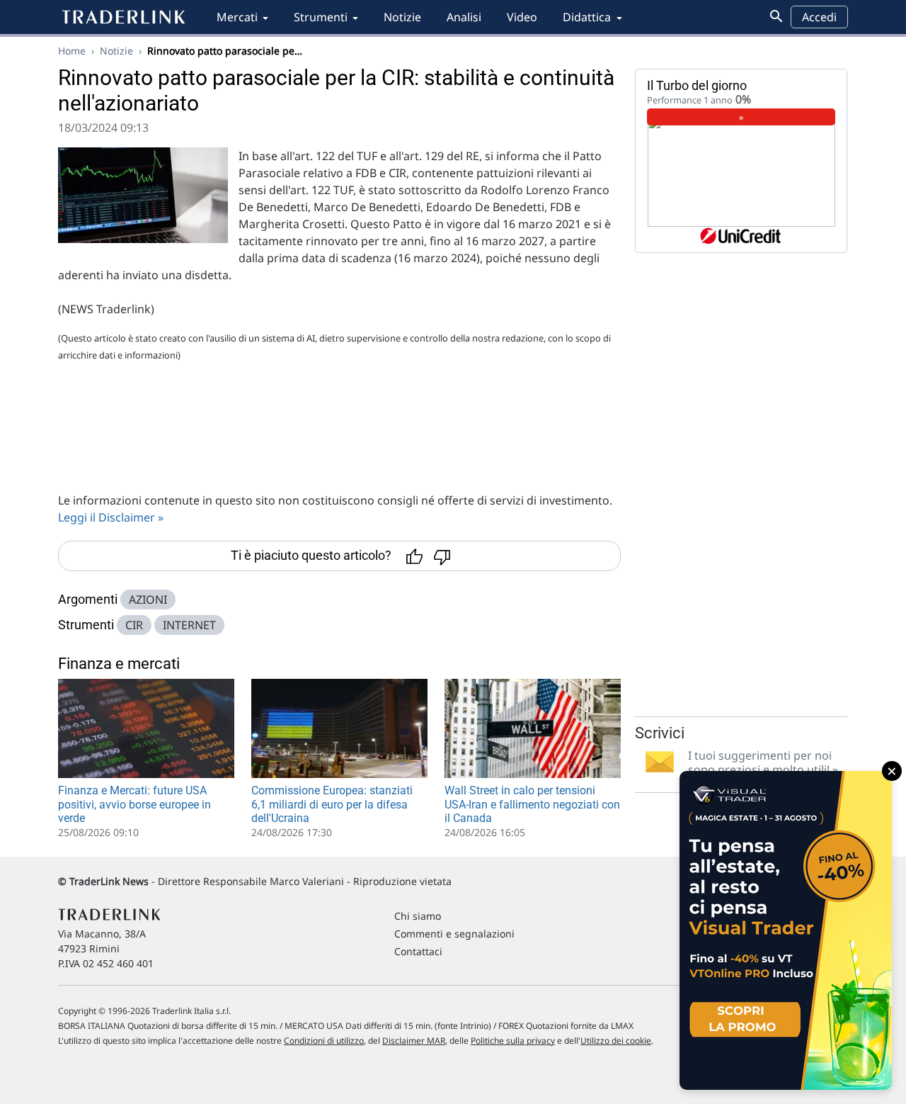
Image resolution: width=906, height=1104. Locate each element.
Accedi (819, 17)
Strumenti (321, 17)
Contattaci (418, 951)
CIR (134, 625)
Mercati (237, 17)
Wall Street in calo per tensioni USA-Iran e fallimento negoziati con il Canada (532, 804)
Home (72, 50)
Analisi (464, 17)
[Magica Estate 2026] (786, 930)
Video (522, 17)
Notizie (402, 17)
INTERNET (189, 625)
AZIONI (148, 599)
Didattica (587, 17)
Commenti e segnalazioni (454, 933)
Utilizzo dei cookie (615, 1041)
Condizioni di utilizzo (324, 1041)
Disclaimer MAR (413, 1041)
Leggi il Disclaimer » (111, 517)
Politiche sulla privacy (513, 1041)
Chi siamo (417, 916)
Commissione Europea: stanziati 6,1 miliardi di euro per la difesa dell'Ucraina (332, 804)
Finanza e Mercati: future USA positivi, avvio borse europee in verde (134, 804)
